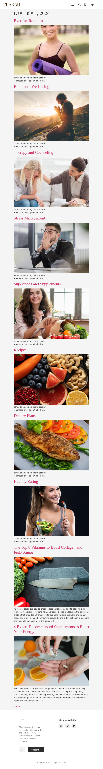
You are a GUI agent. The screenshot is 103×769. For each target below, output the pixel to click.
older (17, 706)
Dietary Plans (25, 415)
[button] (73, 5)
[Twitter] (74, 726)
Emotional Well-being (31, 86)
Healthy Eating (26, 481)
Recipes (20, 350)
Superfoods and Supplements (37, 284)
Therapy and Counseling (33, 152)
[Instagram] (61, 726)
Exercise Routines (28, 20)
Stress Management (29, 218)
